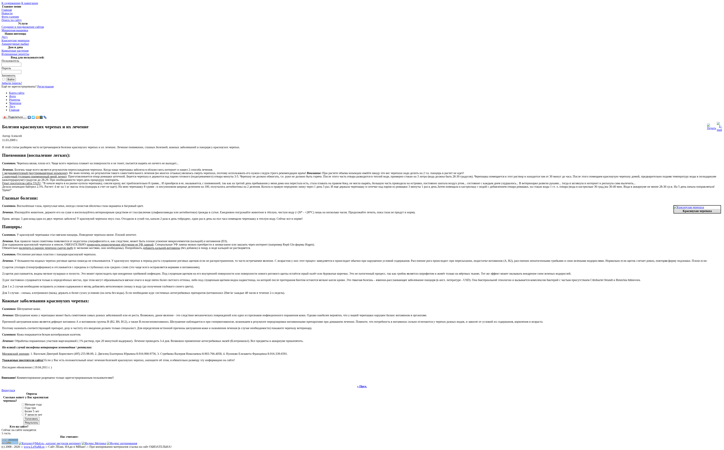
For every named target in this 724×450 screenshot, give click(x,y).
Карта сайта (16, 92)
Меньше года (33, 404)
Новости (7, 13)
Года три (30, 407)
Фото (12, 96)
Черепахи (15, 103)
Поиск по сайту (12, 20)
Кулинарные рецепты (15, 54)
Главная (7, 10)
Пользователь (10, 60)
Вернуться (8, 390)
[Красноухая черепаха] (689, 207)
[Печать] (711, 125)
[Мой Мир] (41, 117)
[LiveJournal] (45, 117)
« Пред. (362, 386)
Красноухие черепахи (15, 40)
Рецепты (14, 99)
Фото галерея (10, 16)
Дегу (5, 37)
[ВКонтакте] (29, 117)
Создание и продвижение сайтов (23, 26)
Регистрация (45, 86)
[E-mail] (719, 125)
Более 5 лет (32, 411)
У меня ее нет (33, 414)
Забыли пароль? (12, 83)
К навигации (29, 3)
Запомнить (8, 75)
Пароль (6, 68)
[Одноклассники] (37, 117)
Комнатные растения (15, 50)
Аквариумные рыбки (15, 43)
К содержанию (11, 3)
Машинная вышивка (15, 30)
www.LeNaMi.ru (34, 446)
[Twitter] (33, 117)
